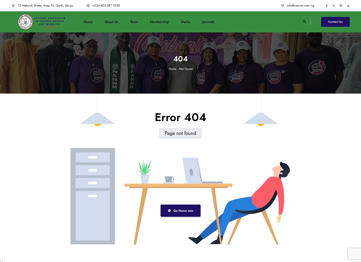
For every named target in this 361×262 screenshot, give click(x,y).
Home (172, 69)
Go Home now (182, 211)
